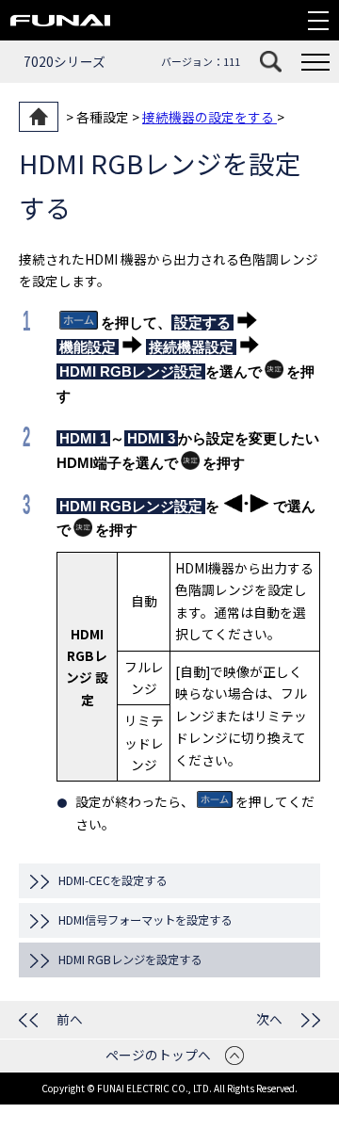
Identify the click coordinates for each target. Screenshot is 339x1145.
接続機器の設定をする (209, 116)
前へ (69, 1018)
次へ (269, 1018)
